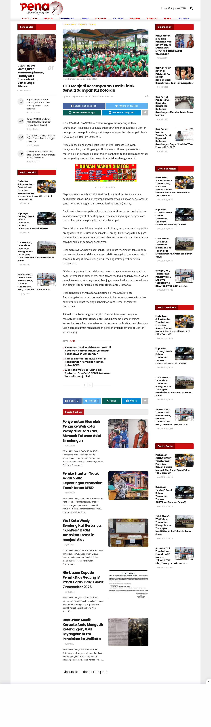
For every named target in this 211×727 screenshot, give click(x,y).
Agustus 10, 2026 (165, 290)
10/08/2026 (24, 294)
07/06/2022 (95, 96)
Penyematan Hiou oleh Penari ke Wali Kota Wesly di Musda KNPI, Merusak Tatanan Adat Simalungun (88, 350)
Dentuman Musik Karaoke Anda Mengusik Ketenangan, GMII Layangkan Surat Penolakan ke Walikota (83, 629)
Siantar (92, 24)
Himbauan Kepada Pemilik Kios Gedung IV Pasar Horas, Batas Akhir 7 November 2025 (83, 579)
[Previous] (84, 385)
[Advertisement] (92, 705)
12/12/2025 (69, 544)
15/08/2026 (24, 264)
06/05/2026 (162, 87)
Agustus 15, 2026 (165, 261)
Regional (82, 24)
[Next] (90, 385)
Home (65, 24)
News (73, 24)
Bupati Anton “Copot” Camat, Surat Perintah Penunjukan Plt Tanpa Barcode (38, 104)
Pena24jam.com (75, 96)
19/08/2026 (24, 203)
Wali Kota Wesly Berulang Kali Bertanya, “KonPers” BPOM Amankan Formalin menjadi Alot (87, 373)
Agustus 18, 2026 (165, 229)
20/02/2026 (69, 493)
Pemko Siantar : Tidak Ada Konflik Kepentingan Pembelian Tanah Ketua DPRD (85, 362)
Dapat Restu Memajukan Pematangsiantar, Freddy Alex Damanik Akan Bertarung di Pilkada (30, 76)
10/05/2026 (69, 445)
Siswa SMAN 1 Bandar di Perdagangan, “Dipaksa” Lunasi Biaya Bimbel (39, 122)
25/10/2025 (69, 592)
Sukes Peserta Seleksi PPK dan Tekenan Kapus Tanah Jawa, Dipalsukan (41, 154)
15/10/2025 (69, 644)
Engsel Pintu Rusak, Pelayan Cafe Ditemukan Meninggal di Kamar (41, 138)
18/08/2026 (24, 232)
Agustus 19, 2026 (165, 199)
